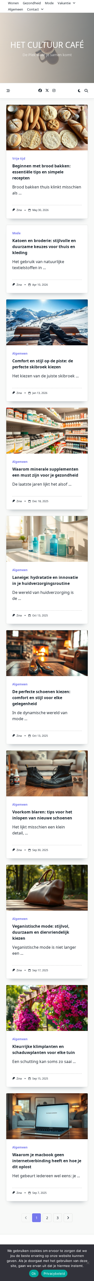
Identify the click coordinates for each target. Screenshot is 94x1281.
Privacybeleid (54, 1273)
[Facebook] (40, 90)
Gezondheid (32, 3)
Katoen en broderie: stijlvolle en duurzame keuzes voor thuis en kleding (44, 246)
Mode (49, 3)
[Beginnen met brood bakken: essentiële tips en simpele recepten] (47, 128)
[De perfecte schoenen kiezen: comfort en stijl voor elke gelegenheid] (47, 653)
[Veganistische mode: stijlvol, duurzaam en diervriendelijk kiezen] (47, 888)
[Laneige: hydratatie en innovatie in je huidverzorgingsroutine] (47, 539)
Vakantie (64, 3)
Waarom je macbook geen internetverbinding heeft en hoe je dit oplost (46, 1160)
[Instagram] (53, 90)
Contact (33, 9)
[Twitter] (47, 90)
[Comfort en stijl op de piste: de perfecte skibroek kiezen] (47, 322)
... (20, 193)
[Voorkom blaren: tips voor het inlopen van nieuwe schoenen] (47, 773)
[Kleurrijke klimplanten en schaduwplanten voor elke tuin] (47, 1008)
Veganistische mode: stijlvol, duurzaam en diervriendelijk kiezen (40, 932)
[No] (87, 1262)
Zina (19, 210)
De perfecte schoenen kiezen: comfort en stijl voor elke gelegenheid (41, 697)
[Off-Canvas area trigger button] (8, 90)
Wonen (13, 3)
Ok (34, 1273)
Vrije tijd (18, 158)
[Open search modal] (86, 90)
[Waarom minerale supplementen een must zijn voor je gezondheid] (47, 431)
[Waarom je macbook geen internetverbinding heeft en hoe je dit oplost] (47, 1116)
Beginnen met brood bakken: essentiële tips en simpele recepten (41, 172)
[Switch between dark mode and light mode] (79, 90)
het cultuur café (47, 44)
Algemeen (15, 9)
